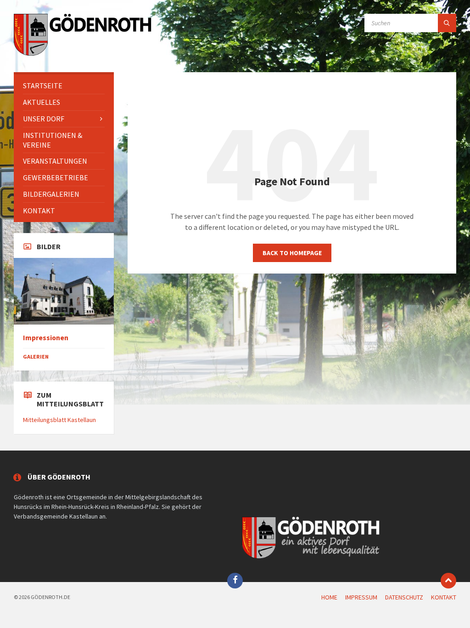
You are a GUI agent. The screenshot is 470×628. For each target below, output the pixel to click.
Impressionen (45, 337)
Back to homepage (292, 253)
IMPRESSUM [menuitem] (361, 597)
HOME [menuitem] (329, 597)
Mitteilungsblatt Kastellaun (59, 420)
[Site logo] (82, 54)
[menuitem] (64, 86)
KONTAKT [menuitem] (443, 597)
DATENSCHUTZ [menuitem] (404, 597)
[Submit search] (447, 23)
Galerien (36, 356)
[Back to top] (448, 580)
